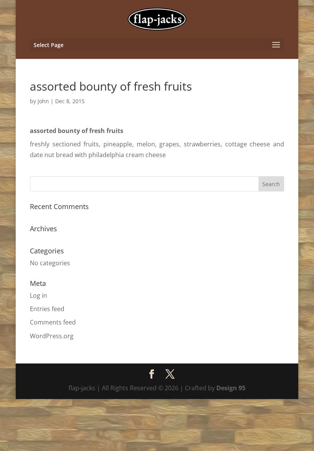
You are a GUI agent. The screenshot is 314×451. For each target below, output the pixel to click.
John (43, 101)
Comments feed (53, 322)
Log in (38, 295)
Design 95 (230, 388)
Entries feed (47, 309)
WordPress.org (52, 336)
